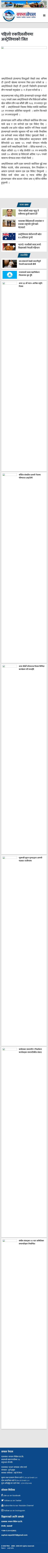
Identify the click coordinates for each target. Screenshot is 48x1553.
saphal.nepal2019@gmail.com (14, 1535)
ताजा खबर (24, 205)
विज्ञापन (3, 1548)
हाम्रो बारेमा (10, 1548)
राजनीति (24, 255)
